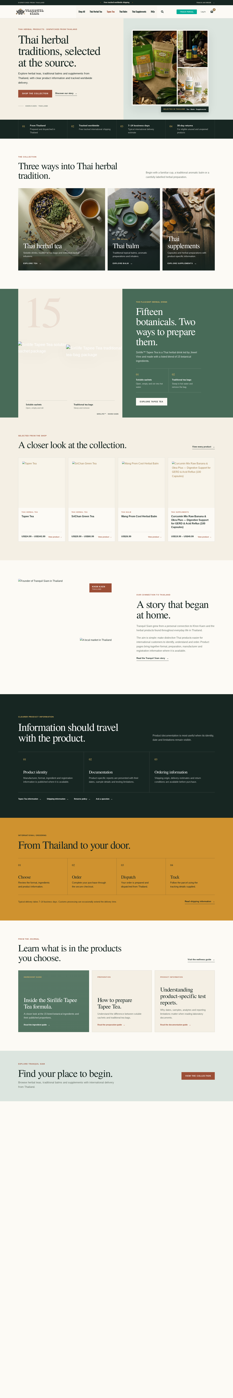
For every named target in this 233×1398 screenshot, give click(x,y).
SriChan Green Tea (82, 516)
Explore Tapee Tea (151, 402)
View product (55, 537)
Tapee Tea (28, 516)
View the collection (198, 1076)
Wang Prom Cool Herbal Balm (139, 516)
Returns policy (82, 799)
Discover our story (66, 93)
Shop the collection (35, 93)
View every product (203, 447)
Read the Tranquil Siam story (152, 658)
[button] (162, 12)
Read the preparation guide (111, 1025)
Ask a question (104, 799)
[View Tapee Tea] (41, 483)
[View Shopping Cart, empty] (212, 12)
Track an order (205, 2)
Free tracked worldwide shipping (116, 2)
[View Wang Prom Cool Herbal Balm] (141, 483)
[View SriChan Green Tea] (91, 483)
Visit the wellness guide (201, 959)
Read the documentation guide (175, 1025)
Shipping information (57, 799)
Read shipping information (200, 901)
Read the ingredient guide (37, 1025)
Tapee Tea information (29, 799)
